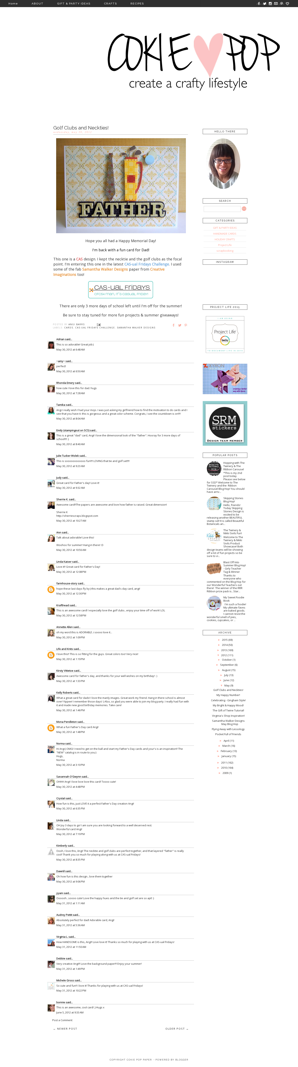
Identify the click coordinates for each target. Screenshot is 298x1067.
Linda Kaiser (64, 561)
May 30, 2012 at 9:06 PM (70, 881)
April (226, 740)
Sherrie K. (62, 499)
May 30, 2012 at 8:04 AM (70, 418)
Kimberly (61, 845)
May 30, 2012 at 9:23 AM (70, 466)
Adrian (60, 339)
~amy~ (60, 361)
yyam (59, 893)
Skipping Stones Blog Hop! (233, 499)
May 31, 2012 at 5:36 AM (70, 925)
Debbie (60, 958)
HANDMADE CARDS (224, 233)
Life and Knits (64, 649)
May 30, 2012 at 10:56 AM (71, 550)
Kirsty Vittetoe (64, 670)
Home (13, 3)
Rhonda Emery (65, 383)
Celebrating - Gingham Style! (228, 700)
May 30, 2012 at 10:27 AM (71, 520)
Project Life (225, 245)
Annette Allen (64, 627)
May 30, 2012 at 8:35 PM (70, 859)
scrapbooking (225, 250)
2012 (224, 655)
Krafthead (62, 605)
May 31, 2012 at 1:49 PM (70, 969)
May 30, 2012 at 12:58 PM (71, 615)
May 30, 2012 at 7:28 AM (70, 393)
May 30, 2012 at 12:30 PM (71, 593)
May (227, 685)
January (226, 756)
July (226, 675)
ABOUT (38, 3)
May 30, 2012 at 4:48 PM (70, 787)
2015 (225, 640)
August (226, 670)
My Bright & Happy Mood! (228, 705)
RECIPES (137, 3)
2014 (225, 645)
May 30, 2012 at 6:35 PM (70, 808)
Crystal (60, 798)
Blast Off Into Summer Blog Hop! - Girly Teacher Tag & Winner (234, 567)
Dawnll (60, 871)
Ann (58, 532)
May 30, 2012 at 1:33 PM (70, 681)
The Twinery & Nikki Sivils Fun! (232, 531)
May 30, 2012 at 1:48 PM (70, 732)
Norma (60, 743)
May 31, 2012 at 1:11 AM (70, 903)
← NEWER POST (65, 1028)
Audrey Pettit (64, 915)
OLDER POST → (177, 1028)
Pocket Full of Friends (228, 734)
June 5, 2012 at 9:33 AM (70, 1012)
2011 (224, 762)
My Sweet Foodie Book (233, 599)
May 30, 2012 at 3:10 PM (70, 765)
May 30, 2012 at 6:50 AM (70, 371)
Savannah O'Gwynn (68, 776)
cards (68, 327)
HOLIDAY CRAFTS (225, 239)
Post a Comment (62, 1020)
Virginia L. (62, 937)
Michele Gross (65, 980)
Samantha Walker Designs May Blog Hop (228, 722)
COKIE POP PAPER (139, 1059)
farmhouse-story (66, 583)
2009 (225, 773)
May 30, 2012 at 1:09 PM (70, 637)
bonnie (60, 1002)
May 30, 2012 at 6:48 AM (70, 349)
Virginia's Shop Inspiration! (228, 715)
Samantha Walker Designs (136, 327)
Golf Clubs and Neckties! (228, 690)
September (227, 665)
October (227, 659)
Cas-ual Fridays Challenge (95, 327)
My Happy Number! (228, 695)
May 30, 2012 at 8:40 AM (70, 444)
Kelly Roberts (64, 692)
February (226, 751)
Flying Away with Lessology (228, 729)
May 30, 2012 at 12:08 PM (71, 572)
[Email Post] (99, 324)
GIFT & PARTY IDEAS (73, 3)
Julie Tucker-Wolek (67, 455)
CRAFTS (110, 3)
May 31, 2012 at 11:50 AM (71, 947)
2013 (224, 650)
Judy (59, 477)
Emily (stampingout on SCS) (72, 430)
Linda (59, 820)
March (226, 746)
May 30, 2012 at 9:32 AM (70, 488)
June (226, 680)
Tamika (60, 405)
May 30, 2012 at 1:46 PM (70, 710)
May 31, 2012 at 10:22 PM (71, 990)
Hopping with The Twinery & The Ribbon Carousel (234, 466)
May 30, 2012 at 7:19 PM (70, 834)
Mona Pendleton (66, 722)
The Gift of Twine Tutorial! (228, 710)
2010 (224, 767)
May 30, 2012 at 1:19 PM (70, 659)
